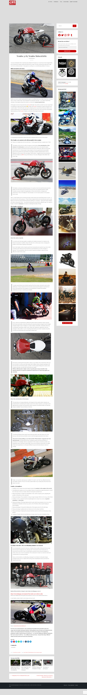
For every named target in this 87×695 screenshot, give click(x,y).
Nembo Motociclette (31, 652)
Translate (66, 83)
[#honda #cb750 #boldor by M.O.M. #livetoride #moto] (67, 277)
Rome (35, 652)
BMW (23, 154)
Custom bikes (15, 652)
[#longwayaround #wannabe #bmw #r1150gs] (67, 171)
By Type (50, 1)
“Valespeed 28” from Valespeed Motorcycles (20, 675)
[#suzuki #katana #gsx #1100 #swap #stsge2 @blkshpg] (67, 153)
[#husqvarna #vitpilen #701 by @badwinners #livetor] (67, 259)
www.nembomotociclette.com (20, 625)
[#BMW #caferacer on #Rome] (67, 100)
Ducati (29, 104)
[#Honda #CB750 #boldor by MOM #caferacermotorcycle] (67, 312)
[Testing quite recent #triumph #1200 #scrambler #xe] (67, 206)
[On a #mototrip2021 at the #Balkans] (67, 135)
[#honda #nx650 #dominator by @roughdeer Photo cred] (67, 294)
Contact (76, 685)
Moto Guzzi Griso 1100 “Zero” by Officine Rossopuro (25, 669)
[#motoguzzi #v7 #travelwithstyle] (67, 188)
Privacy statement (71, 685)
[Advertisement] (43, 14)
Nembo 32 (27, 652)
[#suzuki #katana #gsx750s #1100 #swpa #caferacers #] (67, 224)
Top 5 (61, 1)
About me (65, 685)
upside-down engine (39, 652)
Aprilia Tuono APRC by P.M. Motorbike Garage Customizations (15, 669)
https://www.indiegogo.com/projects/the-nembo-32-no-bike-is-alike (27, 593)
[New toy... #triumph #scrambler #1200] (67, 117)
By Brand (56, 1)
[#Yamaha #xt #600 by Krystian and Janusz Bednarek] (67, 241)
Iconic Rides (66, 1)
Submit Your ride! (73, 1)
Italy (24, 652)
